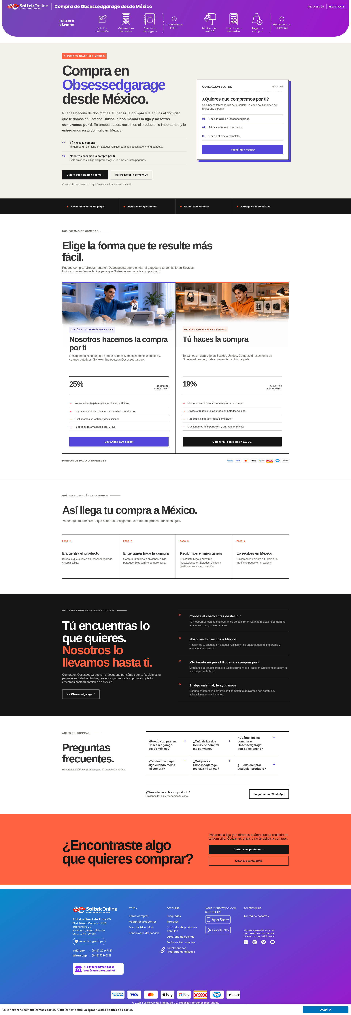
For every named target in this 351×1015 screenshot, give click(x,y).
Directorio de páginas (180, 937)
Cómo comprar (138, 916)
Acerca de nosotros (256, 916)
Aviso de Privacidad (141, 927)
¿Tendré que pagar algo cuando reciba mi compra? (161, 765)
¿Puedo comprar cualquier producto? (252, 766)
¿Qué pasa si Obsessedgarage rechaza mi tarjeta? (206, 765)
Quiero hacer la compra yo (131, 174)
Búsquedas (174, 916)
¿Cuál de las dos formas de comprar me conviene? (206, 745)
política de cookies (119, 1010)
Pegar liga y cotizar (243, 149)
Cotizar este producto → (249, 849)
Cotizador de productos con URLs (182, 929)
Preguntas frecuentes (142, 922)
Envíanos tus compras (181, 942)
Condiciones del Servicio (144, 933)
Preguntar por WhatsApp (269, 794)
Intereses (173, 922)
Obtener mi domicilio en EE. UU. (232, 441)
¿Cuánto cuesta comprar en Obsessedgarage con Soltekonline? (250, 743)
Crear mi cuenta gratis (249, 860)
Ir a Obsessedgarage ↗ (81, 694)
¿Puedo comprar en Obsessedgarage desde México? (162, 745)
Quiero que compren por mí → (85, 174)
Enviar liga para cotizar (119, 441)
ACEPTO (325, 1009)
